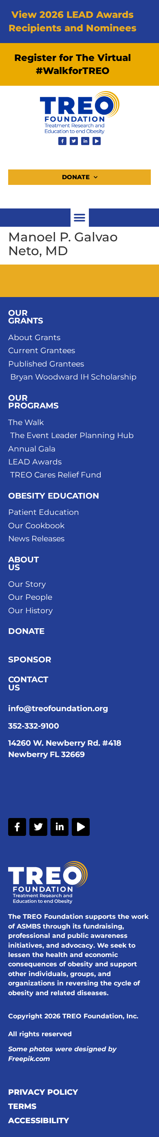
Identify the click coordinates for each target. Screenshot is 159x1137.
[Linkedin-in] (85, 141)
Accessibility (38, 1121)
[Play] (97, 141)
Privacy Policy (43, 1092)
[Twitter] (74, 141)
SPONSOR (29, 659)
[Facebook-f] (62, 141)
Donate (76, 177)
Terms (22, 1106)
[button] (80, 217)
